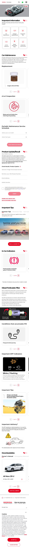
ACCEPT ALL (14, 539)
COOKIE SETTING (14, 544)
